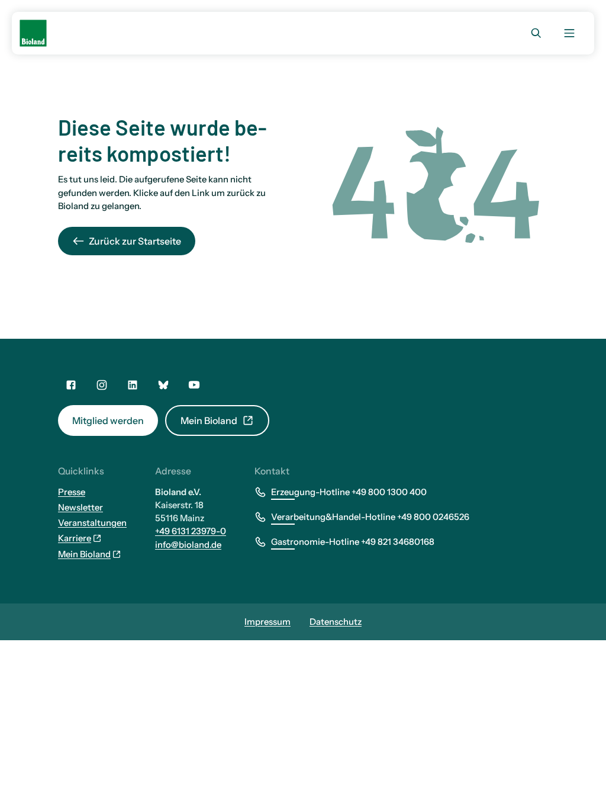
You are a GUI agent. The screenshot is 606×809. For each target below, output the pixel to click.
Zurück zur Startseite (135, 241)
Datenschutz (336, 622)
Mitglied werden (108, 420)
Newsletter (80, 507)
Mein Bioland (208, 420)
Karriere (74, 538)
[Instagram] (102, 385)
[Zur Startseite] (33, 33)
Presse (71, 492)
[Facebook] (71, 385)
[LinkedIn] (133, 385)
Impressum (267, 622)
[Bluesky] (163, 385)
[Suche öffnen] (536, 33)
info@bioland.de (188, 545)
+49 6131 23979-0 (190, 531)
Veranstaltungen (92, 523)
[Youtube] (194, 385)
